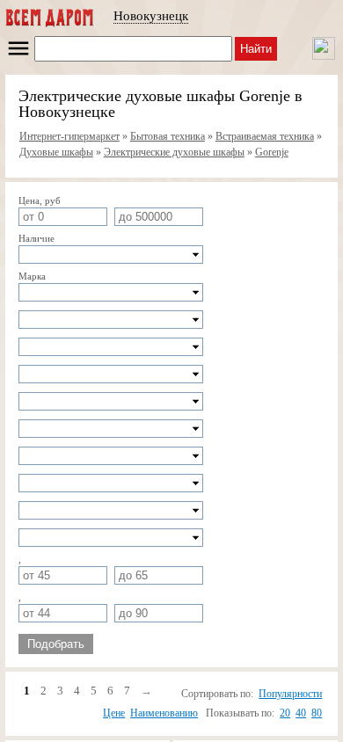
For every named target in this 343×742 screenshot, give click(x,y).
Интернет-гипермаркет (69, 136)
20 (285, 713)
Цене (114, 713)
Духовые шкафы (56, 152)
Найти (256, 48)
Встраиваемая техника (264, 136)
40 (301, 713)
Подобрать (55, 644)
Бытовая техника (167, 136)
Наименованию (164, 713)
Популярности (290, 693)
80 (316, 713)
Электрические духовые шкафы (174, 152)
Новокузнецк (150, 16)
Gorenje (271, 152)
